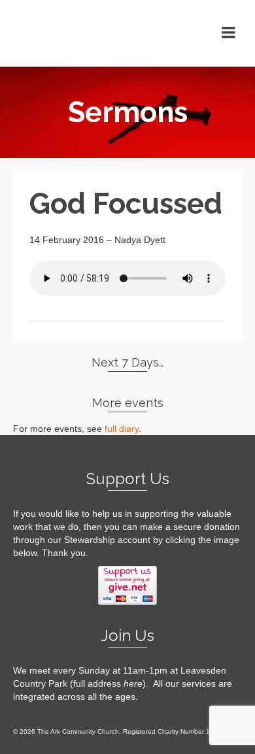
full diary (122, 428)
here (133, 683)
